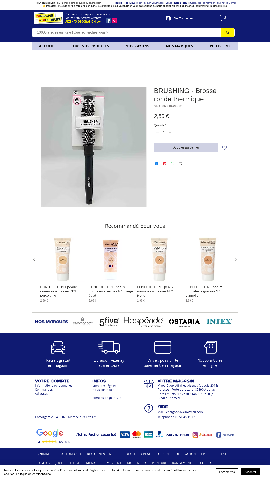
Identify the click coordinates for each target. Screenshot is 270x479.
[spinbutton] (164, 133)
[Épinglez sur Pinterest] (164, 164)
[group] (135, 271)
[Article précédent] (34, 260)
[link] (223, 18)
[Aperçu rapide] (62, 260)
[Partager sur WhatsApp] (172, 164)
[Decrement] (157, 133)
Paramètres (227, 472)
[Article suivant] (235, 260)
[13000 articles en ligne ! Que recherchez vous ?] (227, 32)
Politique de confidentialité (33, 474)
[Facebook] (108, 20)
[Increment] (170, 133)
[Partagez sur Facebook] (156, 164)
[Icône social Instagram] (114, 20)
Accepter (250, 472)
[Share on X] (180, 164)
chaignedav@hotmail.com (184, 413)
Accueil (46, 72)
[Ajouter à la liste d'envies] (224, 148)
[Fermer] (264, 472)
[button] (137, 46)
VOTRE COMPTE (52, 381)
